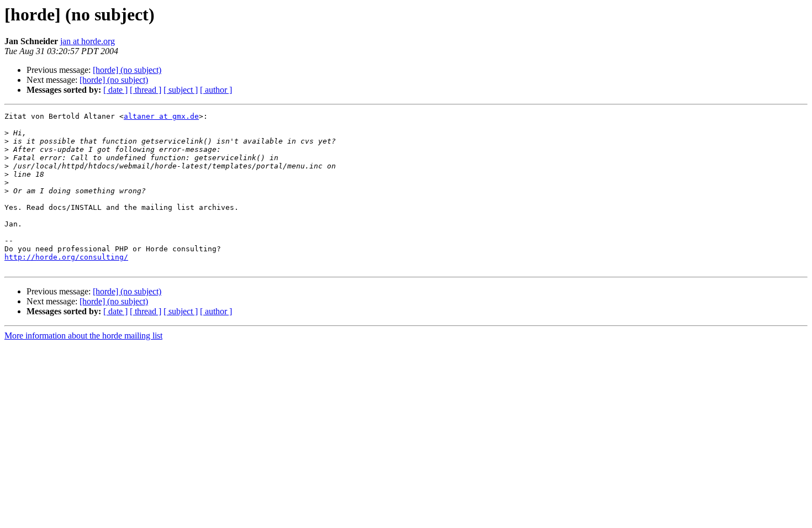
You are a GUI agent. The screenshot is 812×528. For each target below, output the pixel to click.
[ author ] (216, 89)
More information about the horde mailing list (83, 335)
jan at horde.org (87, 41)
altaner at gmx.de (161, 116)
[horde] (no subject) (127, 70)
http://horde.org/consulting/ (66, 257)
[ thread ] (145, 89)
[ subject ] (181, 89)
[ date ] (115, 89)
